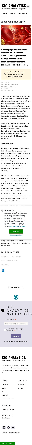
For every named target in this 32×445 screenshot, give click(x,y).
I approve (16, 231)
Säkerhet (5, 395)
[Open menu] (28, 6)
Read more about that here (17, 226)
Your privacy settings (7, 443)
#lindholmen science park (9, 261)
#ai (13, 257)
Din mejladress (9, 320)
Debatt (4, 14)
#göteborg (5, 265)
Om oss (20, 388)
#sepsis (18, 257)
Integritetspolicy (14, 433)
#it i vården (5, 257)
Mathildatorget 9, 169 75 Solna (7, 417)
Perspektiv (12, 14)
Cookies (4, 433)
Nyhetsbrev (21, 384)
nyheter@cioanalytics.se (8, 411)
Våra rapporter (23, 14)
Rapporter (5, 384)
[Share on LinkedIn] (3, 270)
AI (2, 391)
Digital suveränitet (7, 399)
